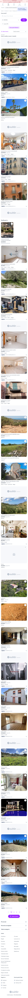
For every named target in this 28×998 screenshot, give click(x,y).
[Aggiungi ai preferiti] (25, 50)
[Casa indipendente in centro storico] (14, 258)
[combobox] (15, 16)
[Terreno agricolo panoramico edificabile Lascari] (14, 427)
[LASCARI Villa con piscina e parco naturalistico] (14, 61)
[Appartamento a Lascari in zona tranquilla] (14, 144)
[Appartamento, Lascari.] (14, 532)
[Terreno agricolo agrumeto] (14, 283)
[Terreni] (14, 557)
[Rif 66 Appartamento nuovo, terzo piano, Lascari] (14, 368)
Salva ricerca (5, 31)
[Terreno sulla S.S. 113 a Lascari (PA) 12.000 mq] (14, 450)
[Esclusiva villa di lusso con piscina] (14, 110)
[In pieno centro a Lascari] (14, 170)
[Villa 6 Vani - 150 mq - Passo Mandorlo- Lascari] (14, 474)
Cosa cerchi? (4, 13)
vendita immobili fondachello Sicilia (12, 7)
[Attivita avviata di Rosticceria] (14, 308)
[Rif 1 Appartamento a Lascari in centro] (14, 343)
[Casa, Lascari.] (14, 675)
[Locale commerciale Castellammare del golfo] (7, 233)
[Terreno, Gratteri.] (14, 897)
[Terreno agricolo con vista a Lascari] (14, 508)
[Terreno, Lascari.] (14, 760)
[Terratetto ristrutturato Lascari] (14, 195)
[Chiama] (26, 72)
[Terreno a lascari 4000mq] (14, 614)
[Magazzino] (14, 591)
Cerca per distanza (14, 27)
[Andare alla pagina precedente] (8, 912)
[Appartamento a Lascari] (14, 393)
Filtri (24, 20)
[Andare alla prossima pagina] (19, 912)
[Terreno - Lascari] (14, 86)
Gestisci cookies (4, 951)
